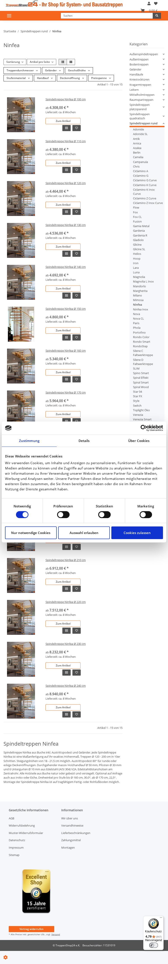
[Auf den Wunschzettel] (76, 128)
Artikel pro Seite (40, 62)
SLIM (136, 368)
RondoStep (140, 346)
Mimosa (138, 300)
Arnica (137, 143)
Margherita (140, 291)
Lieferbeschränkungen (75, 833)
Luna (136, 272)
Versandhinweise (72, 825)
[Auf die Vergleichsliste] (66, 128)
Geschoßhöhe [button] (77, 70)
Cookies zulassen (137, 533)
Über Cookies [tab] (138, 440)
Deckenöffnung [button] (70, 78)
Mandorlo (139, 286)
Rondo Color (141, 337)
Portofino (139, 332)
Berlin (136, 152)
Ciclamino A (140, 171)
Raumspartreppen (141, 100)
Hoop (136, 258)
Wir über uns (69, 818)
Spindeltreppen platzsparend (140, 107)
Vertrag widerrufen (31, 929)
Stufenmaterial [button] (16, 78)
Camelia (138, 157)
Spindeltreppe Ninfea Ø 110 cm (66, 141)
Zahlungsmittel (71, 840)
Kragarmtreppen (140, 85)
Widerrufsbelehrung (22, 825)
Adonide (138, 129)
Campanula (140, 162)
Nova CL (138, 318)
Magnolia (139, 277)
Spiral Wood (141, 387)
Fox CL (137, 217)
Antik (136, 139)
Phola (136, 328)
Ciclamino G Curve (145, 180)
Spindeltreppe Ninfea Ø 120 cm (66, 183)
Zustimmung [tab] (29, 440)
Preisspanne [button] (99, 78)
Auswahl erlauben (84, 533)
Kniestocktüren (139, 79)
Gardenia (139, 231)
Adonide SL (140, 134)
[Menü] (161, 918)
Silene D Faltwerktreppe (143, 362)
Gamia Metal (141, 226)
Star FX (137, 396)
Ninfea (137, 304)
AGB (11, 818)
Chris (136, 166)
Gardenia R (140, 235)
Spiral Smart (141, 382)
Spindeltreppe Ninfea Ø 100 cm (66, 99)
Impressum (16, 847)
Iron (135, 263)
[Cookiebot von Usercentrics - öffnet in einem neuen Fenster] (144, 428)
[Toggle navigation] (9, 15)
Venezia (138, 415)
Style (136, 401)
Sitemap (14, 855)
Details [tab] (84, 440)
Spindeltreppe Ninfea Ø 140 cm (66, 267)
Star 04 (137, 392)
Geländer (135, 69)
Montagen (68, 847)
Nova (136, 314)
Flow (136, 207)
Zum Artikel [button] (63, 121)
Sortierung (13, 62)
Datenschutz (17, 840)
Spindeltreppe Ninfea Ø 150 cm (66, 309)
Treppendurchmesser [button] (20, 70)
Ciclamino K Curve (144, 185)
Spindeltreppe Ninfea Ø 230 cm (66, 644)
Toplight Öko (141, 410)
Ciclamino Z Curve (144, 198)
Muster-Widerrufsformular (26, 833)
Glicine (137, 245)
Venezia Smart (142, 419)
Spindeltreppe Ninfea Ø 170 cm (66, 392)
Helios (137, 254)
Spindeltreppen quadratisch (140, 116)
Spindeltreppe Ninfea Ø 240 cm (66, 686)
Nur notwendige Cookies (30, 533)
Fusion (137, 221)
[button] (149, 3)
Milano (137, 295)
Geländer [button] (51, 70)
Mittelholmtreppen (142, 95)
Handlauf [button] (43, 78)
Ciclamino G (140, 176)
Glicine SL (139, 249)
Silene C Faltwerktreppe (143, 353)
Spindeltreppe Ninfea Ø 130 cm (66, 225)
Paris (136, 323)
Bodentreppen (139, 64)
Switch (137, 406)
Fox (135, 212)
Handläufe (136, 74)
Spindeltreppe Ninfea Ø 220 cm (66, 602)
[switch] (63, 514)
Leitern (134, 90)
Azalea (137, 148)
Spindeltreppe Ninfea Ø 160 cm (66, 351)
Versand (55, 934)
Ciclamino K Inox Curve (144, 192)
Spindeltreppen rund (144, 123)
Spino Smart (141, 373)
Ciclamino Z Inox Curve (148, 203)
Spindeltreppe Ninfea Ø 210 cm (66, 560)
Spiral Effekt (141, 378)
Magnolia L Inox (143, 281)
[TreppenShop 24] (64, 4)
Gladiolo (138, 240)
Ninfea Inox (140, 309)
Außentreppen (139, 59)
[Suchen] (157, 16)
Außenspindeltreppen (144, 54)
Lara (136, 268)
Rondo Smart (141, 342)
